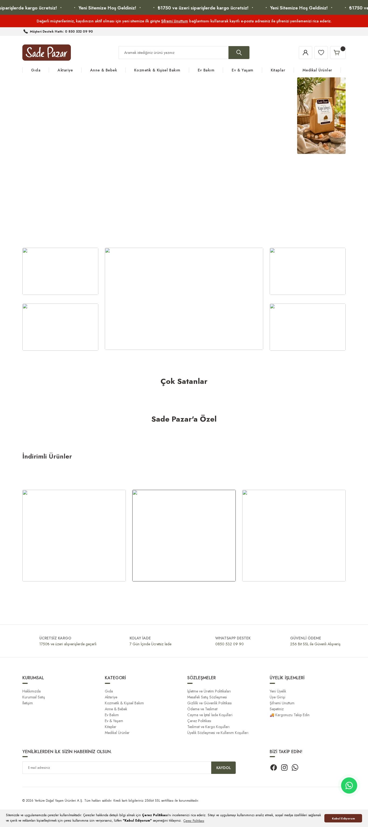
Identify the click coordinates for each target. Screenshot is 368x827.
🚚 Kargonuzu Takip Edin (290, 715)
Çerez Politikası (199, 720)
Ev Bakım (112, 715)
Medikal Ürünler (117, 732)
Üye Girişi (277, 697)
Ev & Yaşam (114, 720)
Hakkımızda (31, 691)
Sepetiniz (277, 709)
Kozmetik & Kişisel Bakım (124, 703)
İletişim (27, 703)
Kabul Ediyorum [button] (343, 818)
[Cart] (338, 52)
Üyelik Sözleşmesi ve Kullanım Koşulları (217, 732)
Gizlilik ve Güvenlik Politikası (209, 703)
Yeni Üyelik (278, 691)
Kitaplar (110, 726)
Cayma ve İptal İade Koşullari (209, 715)
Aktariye (111, 697)
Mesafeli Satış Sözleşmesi (207, 697)
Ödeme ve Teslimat (202, 709)
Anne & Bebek (116, 709)
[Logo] (46, 52)
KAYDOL (223, 767)
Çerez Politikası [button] (193, 820)
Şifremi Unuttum (174, 21)
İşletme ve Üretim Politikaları (209, 691)
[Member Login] (305, 52)
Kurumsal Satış (33, 697)
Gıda (109, 691)
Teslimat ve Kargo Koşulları (208, 726)
